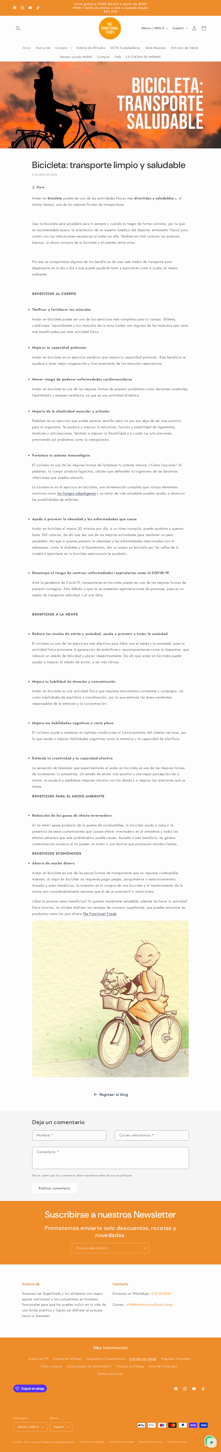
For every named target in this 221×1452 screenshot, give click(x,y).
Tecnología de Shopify (62, 1442)
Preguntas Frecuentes (176, 1359)
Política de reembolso (92, 1442)
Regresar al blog (113, 1094)
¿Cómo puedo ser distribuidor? (89, 1366)
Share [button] (40, 187)
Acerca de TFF (38, 1359)
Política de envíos (110, 1374)
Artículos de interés (142, 1359)
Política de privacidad (121, 1442)
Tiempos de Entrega (130, 1366)
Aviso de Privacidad (163, 1366)
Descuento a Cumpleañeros (106, 1359)
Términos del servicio (150, 1442)
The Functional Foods (36, 1442)
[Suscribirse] (144, 1248)
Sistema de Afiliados (67, 1359)
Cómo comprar (51, 1366)
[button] (18, 28)
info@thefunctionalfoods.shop (149, 1304)
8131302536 (161, 1293)
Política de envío (177, 1442)
